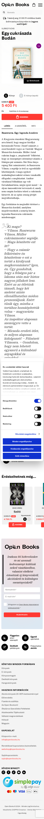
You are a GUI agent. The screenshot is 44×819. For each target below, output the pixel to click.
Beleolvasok (34, 81)
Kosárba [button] (18, 524)
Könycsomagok (9, 675)
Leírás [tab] (7, 126)
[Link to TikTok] (14, 772)
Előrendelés (7, 697)
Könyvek (6, 668)
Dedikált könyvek (9, 679)
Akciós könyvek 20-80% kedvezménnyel (20, 694)
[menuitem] (39, 5)
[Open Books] (15, 5)
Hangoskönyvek (9, 683)
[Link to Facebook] (8, 772)
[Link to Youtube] (19, 772)
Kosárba (24, 117)
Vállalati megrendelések (12, 716)
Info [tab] (33, 126)
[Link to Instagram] (3, 772)
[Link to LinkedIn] (24, 772)
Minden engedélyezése (22, 441)
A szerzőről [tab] (21, 126)
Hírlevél (5, 720)
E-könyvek (6, 672)
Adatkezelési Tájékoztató (13, 712)
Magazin (5, 723)
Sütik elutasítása (22, 456)
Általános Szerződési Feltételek (16, 708)
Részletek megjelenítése (25, 434)
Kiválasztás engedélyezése (22, 449)
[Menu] (39, 5)
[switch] (37, 409)
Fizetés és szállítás (10, 701)
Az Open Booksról (10, 705)
